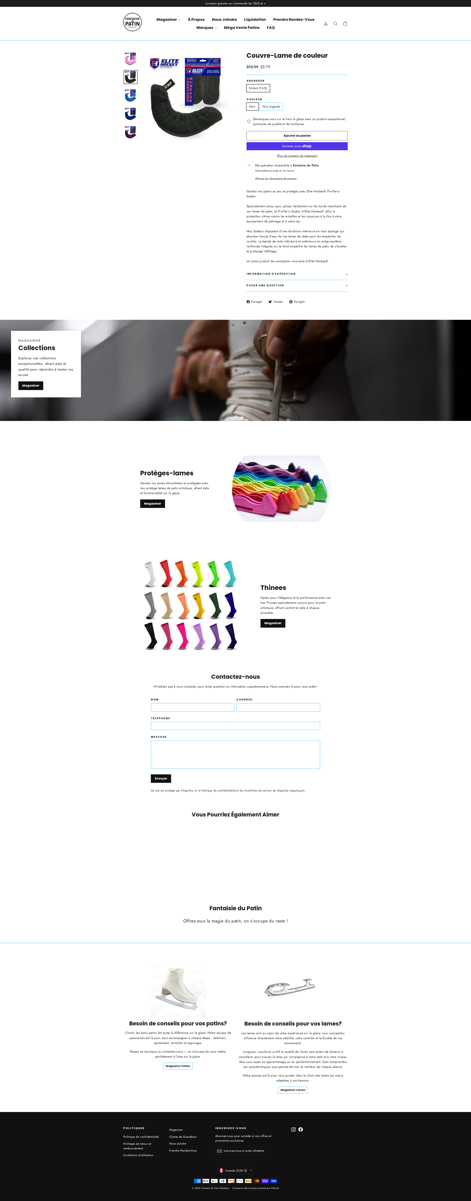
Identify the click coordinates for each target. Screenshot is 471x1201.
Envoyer (161, 778)
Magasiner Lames (293, 1090)
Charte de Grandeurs (182, 1137)
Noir (252, 106)
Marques (205, 27)
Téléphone (160, 718)
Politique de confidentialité (218, 791)
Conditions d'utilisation (138, 1155)
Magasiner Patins (178, 1066)
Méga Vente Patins (242, 27)
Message (159, 737)
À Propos (196, 19)
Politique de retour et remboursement (137, 1146)
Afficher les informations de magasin (276, 178)
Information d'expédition (271, 274)
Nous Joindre (224, 19)
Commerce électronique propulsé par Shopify (255, 1188)
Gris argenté (271, 106)
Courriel (244, 699)
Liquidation (255, 19)
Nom (155, 699)
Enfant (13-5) (258, 88)
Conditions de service (258, 791)
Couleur (254, 99)
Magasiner (167, 19)
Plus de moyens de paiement (297, 156)
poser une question (265, 285)
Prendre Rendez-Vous (293, 19)
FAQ (271, 27)
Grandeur (256, 80)
